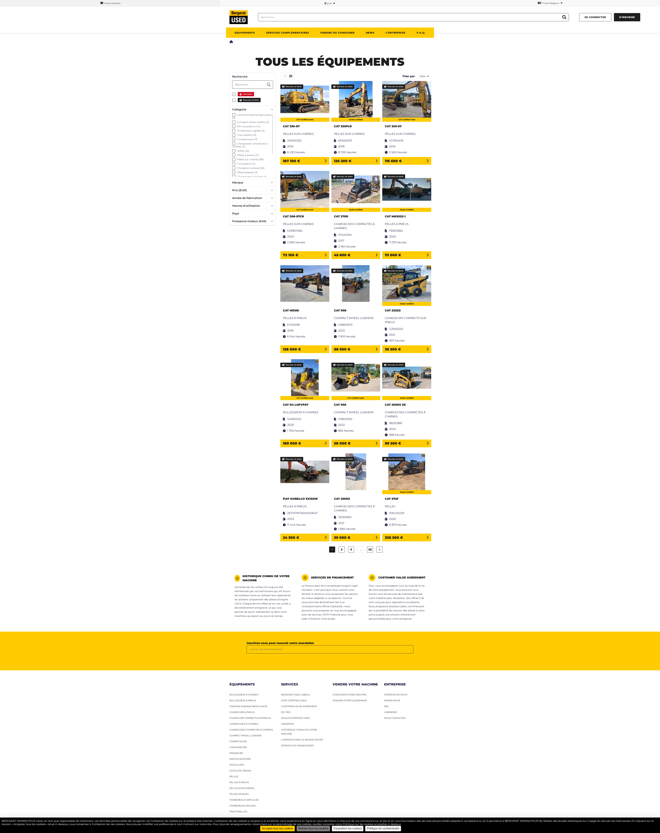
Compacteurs (238, 741)
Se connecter (595, 17)
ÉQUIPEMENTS (245, 32)
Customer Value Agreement (299, 706)
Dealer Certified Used (295, 718)
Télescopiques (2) (247, 172)
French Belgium (551, 3)
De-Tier (285, 712)
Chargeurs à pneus (242, 712)
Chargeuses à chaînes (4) (252, 176)
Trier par (408, 76)
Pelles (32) (243, 150)
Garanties (287, 723)
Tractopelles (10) (246, 135)
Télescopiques (239, 794)
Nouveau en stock (251, 100)
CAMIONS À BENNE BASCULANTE (248, 706)
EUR (328, 3)
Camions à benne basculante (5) (252, 116)
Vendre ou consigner (337, 32)
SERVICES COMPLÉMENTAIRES (287, 32)
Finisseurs (236, 753)
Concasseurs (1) (246, 163)
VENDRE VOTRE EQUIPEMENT (350, 700)
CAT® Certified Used (294, 700)
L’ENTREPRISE (395, 32)
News (370, 32)
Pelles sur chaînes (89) (250, 159)
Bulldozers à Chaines (243, 694)
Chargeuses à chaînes (243, 723)
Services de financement (297, 745)
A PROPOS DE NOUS (395, 694)
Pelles (233, 776)
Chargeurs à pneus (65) (251, 168)
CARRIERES (390, 712)
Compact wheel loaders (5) (253, 122)
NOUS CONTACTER (394, 718)
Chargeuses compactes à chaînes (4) (249, 145)
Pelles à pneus (239, 782)
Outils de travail (240, 770)
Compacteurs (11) (247, 139)
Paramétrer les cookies (348, 828)
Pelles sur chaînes (241, 788)
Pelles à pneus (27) (248, 155)
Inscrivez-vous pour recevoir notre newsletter (280, 643)
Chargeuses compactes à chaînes (251, 729)
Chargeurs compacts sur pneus (250, 718)
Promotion (247, 94)
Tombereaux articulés (244, 799)
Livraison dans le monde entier (302, 739)
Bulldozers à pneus (242, 700)
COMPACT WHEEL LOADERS (245, 735)
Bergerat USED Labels (295, 694)
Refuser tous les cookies (313, 828)
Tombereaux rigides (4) (251, 130)
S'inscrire (627, 17)
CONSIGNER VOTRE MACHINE (350, 694)
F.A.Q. (421, 32)
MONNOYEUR (392, 700)
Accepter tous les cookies (277, 828)
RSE (386, 706)
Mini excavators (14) (248, 126)
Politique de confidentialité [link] (383, 828)
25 (370, 549)
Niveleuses (236, 764)
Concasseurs (238, 747)
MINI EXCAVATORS (240, 759)
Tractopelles (238, 811)
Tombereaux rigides (242, 805)
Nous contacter (112, 3)
